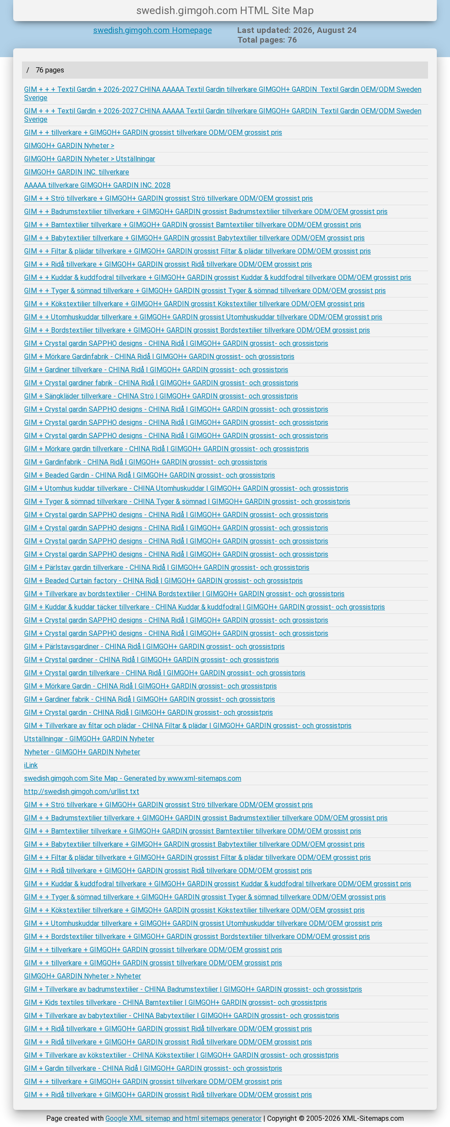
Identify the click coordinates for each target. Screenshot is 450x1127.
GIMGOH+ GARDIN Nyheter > (69, 145)
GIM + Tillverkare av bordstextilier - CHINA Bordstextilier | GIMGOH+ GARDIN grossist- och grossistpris (184, 594)
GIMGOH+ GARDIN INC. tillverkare (76, 172)
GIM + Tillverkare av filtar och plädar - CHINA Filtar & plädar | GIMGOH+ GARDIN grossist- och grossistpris (188, 725)
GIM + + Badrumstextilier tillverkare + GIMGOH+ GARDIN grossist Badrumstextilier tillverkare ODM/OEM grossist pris (206, 211)
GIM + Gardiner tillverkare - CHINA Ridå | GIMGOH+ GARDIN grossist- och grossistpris (156, 370)
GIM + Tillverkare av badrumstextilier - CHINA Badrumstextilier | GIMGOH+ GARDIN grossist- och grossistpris (193, 989)
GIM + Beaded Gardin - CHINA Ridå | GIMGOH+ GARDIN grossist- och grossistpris (149, 475)
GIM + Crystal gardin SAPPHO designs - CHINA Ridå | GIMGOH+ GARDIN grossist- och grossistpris (176, 343)
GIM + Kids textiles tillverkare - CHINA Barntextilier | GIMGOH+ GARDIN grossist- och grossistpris (175, 1002)
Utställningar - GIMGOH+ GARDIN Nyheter (89, 739)
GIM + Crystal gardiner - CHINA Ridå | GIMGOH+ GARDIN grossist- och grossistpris (151, 660)
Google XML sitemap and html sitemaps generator (183, 1118)
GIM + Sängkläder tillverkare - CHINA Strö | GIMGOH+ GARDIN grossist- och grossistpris (161, 396)
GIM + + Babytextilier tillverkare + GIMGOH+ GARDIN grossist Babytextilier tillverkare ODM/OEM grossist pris (194, 238)
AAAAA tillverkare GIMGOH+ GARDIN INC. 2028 (97, 185)
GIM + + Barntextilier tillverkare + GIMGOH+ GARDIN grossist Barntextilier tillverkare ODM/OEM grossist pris (192, 225)
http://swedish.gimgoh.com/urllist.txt (81, 791)
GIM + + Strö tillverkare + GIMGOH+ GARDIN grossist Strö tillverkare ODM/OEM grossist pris (168, 198)
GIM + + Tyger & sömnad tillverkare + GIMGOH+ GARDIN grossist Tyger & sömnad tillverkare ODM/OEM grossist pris (205, 290)
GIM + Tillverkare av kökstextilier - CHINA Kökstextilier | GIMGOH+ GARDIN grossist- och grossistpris (181, 1055)
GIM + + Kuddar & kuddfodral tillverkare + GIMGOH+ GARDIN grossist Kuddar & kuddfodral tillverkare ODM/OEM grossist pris (217, 277)
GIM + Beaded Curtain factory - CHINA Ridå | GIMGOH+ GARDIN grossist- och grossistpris (163, 580)
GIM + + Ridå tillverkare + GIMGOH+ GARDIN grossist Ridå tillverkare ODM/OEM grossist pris (168, 264)
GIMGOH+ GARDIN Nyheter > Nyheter (82, 976)
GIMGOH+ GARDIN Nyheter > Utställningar (89, 159)
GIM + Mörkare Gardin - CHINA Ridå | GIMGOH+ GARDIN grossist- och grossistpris (150, 686)
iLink (31, 765)
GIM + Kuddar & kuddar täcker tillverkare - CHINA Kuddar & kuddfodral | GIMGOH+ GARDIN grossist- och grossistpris (204, 607)
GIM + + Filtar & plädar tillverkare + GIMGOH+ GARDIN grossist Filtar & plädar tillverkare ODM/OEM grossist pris (197, 251)
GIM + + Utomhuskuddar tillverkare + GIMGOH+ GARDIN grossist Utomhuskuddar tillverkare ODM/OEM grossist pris (203, 317)
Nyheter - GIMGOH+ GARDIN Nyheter (82, 752)
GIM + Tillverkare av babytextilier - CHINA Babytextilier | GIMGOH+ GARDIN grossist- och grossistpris (181, 1015)
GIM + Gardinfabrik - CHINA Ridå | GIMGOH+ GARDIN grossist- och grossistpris (145, 462)
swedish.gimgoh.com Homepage (152, 30)
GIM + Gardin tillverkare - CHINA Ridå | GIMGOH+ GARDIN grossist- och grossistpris (153, 1068)
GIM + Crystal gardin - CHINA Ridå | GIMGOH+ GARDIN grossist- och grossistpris (148, 712)
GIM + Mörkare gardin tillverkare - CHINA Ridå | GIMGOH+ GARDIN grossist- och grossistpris (166, 449)
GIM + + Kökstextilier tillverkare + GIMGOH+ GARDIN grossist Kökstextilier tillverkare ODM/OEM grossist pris (194, 304)
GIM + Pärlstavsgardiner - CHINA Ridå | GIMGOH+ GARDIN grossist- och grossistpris (154, 646)
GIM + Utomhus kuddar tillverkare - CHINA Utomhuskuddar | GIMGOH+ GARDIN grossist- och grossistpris (186, 488)
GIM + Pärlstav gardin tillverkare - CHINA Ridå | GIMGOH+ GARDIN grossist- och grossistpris (166, 567)
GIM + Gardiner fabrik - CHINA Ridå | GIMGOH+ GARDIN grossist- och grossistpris (149, 699)
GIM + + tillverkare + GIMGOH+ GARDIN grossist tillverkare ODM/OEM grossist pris (153, 132)
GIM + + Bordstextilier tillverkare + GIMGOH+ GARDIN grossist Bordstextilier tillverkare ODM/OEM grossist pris (197, 330)
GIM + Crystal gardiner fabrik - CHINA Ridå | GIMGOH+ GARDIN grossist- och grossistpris (161, 383)
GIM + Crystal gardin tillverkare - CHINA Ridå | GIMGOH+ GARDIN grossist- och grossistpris (164, 673)
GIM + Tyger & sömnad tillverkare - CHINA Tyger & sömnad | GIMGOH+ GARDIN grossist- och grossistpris (187, 501)
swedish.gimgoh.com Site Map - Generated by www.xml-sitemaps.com (132, 778)
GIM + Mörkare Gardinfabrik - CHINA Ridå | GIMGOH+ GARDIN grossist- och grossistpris (159, 356)
